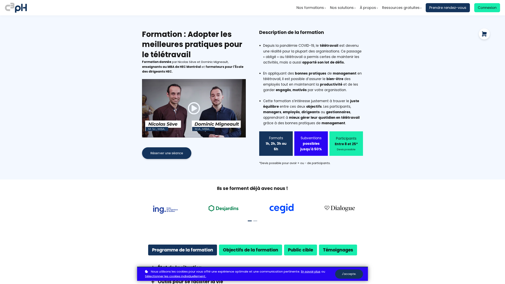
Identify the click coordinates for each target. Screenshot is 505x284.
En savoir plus (310, 271)
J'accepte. (349, 274)
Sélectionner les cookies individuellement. (175, 276)
